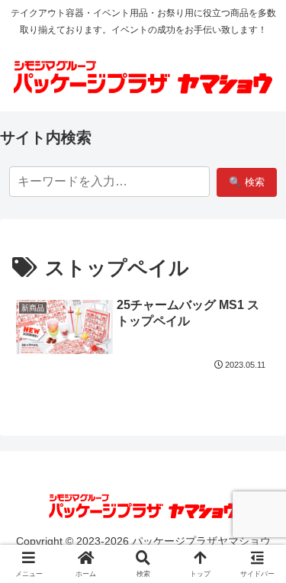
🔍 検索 (247, 182)
